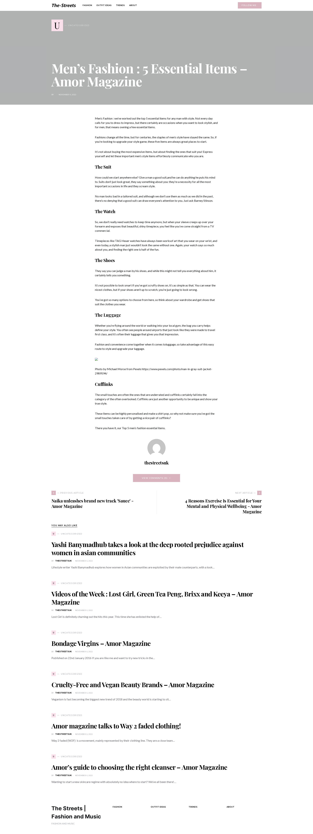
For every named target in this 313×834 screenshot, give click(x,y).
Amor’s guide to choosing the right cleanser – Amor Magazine (139, 767)
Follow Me (249, 5)
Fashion (117, 807)
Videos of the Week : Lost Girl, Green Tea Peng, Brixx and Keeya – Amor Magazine (152, 597)
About (230, 807)
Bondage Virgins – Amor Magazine (101, 643)
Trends (193, 807)
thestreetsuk (156, 463)
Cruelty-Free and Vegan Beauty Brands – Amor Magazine (132, 684)
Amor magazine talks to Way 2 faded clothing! (116, 725)
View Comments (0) (154, 478)
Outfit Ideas (158, 807)
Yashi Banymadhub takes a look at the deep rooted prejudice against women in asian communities (147, 548)
